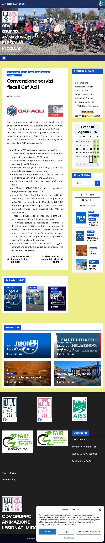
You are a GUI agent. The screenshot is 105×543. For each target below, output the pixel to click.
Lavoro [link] (54, 288)
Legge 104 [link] (45, 72)
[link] (102, 3)
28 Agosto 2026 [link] (16, 354)
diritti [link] (24, 72)
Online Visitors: (79, 439)
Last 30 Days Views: (82, 454)
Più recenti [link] (88, 194)
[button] (100, 509)
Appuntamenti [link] (13, 72)
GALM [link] (38, 72)
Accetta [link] (47, 531)
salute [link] (90, 235)
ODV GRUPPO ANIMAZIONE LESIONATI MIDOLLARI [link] (13, 37)
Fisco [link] (31, 72)
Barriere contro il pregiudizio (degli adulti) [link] (50, 259)
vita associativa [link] (94, 215)
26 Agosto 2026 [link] (16, 382)
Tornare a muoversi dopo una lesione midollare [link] (20, 259)
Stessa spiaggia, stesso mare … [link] (93, 270)
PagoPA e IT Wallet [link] (12, 294)
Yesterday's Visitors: (82, 446)
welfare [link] (10, 287)
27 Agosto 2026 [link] (66, 354)
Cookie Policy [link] (69, 538)
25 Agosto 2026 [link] (66, 382)
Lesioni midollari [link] (14, 75)
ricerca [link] (91, 231)
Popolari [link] (88, 200)
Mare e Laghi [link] (92, 262)
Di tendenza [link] (88, 205)
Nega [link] (66, 531)
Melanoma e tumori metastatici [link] (92, 240)
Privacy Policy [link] (9, 473)
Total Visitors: (79, 461)
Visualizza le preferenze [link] (88, 531)
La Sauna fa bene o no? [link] (94, 255)
